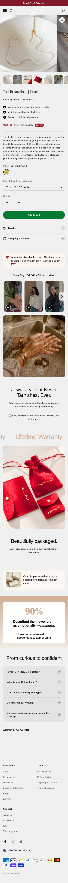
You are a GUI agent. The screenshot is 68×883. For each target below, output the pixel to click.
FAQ (5, 826)
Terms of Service (45, 788)
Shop (5, 771)
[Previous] (3, 3)
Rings (6, 793)
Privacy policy (44, 771)
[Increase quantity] (19, 202)
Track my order (10, 831)
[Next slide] (62, 296)
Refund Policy (44, 777)
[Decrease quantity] (7, 202)
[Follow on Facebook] (5, 841)
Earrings (7, 799)
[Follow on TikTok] (21, 841)
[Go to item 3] (27, 80)
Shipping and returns (47, 782)
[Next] (64, 3)
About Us (7, 815)
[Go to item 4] (38, 80)
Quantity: (7, 196)
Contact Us (8, 820)
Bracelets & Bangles (13, 788)
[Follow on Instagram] (13, 841)
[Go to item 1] (7, 80)
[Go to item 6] (58, 80)
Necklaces (8, 782)
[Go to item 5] (48, 80)
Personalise (9, 777)
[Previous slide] (6, 296)
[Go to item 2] (17, 80)
